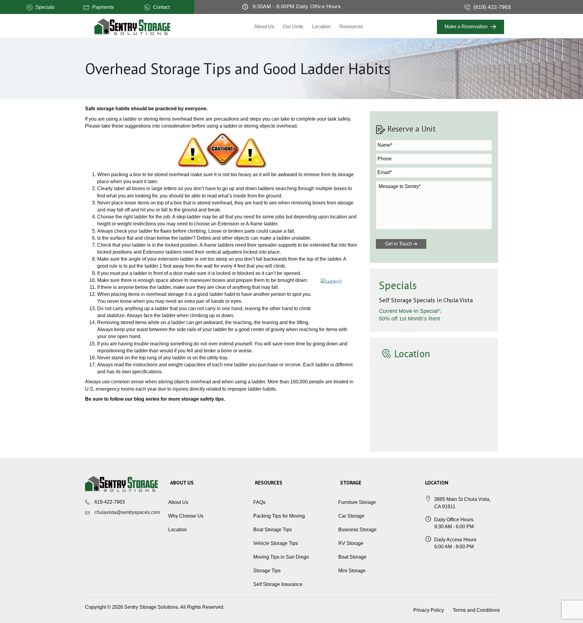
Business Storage (357, 529)
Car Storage (351, 516)
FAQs (259, 502)
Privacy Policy (428, 610)
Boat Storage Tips (272, 529)
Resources (351, 26)
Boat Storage (352, 557)
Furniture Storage (357, 502)
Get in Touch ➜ (401, 243)
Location (321, 26)
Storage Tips (267, 570)
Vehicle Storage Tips (275, 543)
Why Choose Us (185, 516)
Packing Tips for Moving (279, 516)
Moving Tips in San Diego (281, 557)
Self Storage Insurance (277, 584)
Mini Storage (352, 570)
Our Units (293, 26)
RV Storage (350, 543)
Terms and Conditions (476, 610)
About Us (264, 26)
